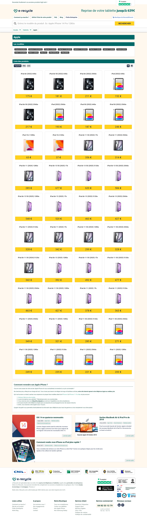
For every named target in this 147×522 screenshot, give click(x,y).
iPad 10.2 (43, 52)
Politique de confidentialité (83, 514)
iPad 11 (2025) (33, 52)
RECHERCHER (124, 23)
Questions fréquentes (81, 504)
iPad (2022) (65, 52)
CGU (80, 510)
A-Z (29, 66)
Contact (35, 510)
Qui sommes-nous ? (39, 504)
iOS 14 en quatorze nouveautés (49, 417)
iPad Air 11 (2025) (95, 49)
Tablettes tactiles (55, 420)
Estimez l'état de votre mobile (26, 397)
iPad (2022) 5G (54, 52)
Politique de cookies (81, 512)
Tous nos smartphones (61, 504)
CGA (76, 510)
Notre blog (15, 510)
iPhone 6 (65, 394)
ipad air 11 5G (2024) (80, 49)
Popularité (18, 66)
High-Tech (47, 420)
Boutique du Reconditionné (123, 17)
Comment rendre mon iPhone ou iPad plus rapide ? (58, 442)
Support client (79, 506)
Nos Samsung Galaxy (60, 510)
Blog (61, 17)
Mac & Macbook (118, 423)
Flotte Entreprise (71, 17)
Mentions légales (80, 508)
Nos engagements (38, 506)
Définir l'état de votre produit (41, 17)
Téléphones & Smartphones (43, 423)
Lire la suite (67, 436)
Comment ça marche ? (21, 17)
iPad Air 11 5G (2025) (65, 49)
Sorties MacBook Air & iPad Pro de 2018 (114, 418)
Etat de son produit (17, 506)
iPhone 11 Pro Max (75, 394)
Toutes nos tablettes (60, 506)
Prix (24, 66)
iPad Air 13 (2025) (50, 49)
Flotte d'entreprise (17, 508)
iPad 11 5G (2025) (20, 52)
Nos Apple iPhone (59, 508)
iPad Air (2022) (121, 49)
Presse (35, 508)
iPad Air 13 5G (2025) (35, 49)
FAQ (55, 17)
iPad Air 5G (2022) (20, 49)
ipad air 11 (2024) (109, 49)
